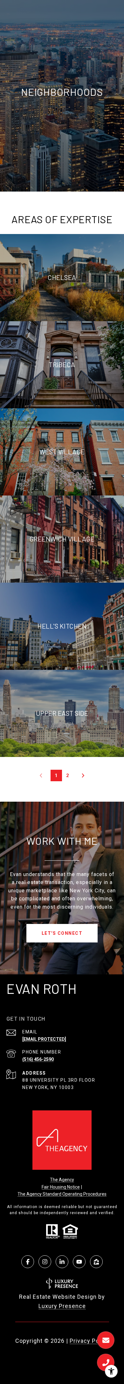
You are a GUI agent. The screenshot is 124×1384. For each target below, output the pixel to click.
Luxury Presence (62, 1306)
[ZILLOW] (96, 1261)
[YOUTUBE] (79, 1261)
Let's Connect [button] (62, 933)
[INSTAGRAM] (44, 1261)
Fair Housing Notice (61, 1187)
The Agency (62, 1179)
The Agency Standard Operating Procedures (62, 1194)
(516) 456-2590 (38, 1059)
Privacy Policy (89, 1340)
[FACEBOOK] (27, 1261)
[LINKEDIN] (62, 1261)
